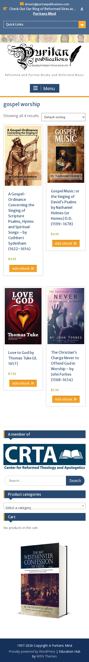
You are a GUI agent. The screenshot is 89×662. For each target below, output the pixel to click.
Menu (49, 88)
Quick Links (14, 24)
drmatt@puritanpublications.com (47, 4)
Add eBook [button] (20, 268)
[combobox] (44, 506)
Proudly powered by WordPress (32, 651)
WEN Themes (47, 656)
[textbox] (44, 508)
